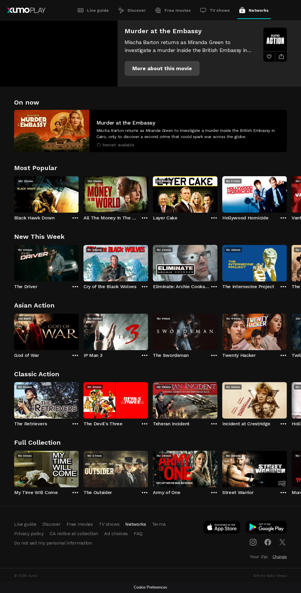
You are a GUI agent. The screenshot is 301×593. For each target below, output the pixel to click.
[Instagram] (253, 542)
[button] (162, 68)
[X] (282, 542)
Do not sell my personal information (53, 543)
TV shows (220, 10)
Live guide (98, 10)
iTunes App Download (222, 528)
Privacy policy (29, 533)
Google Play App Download (267, 528)
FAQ (138, 533)
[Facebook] (267, 542)
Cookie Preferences (150, 587)
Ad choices (116, 533)
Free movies (178, 10)
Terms (159, 524)
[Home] (26, 10)
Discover (137, 10)
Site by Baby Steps (270, 576)
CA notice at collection (74, 533)
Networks (259, 10)
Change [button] (279, 556)
